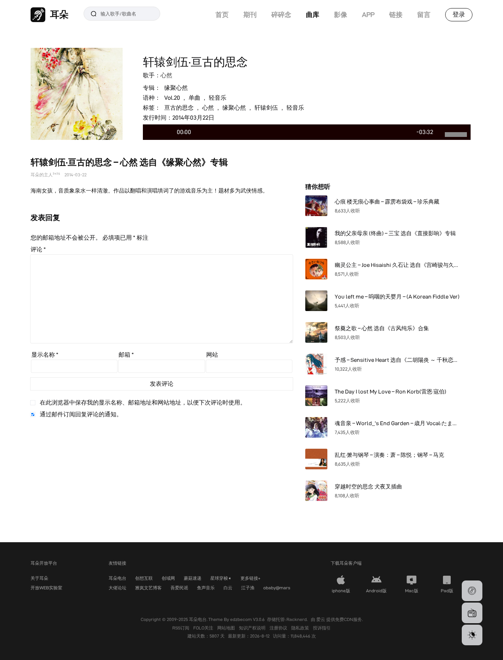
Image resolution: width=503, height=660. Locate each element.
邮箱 (126, 355)
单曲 (194, 98)
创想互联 (144, 578)
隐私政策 (300, 627)
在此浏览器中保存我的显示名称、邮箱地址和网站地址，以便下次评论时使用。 (143, 402)
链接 (395, 14)
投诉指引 (322, 627)
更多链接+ (250, 578)
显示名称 (45, 355)
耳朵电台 (117, 578)
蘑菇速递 (192, 578)
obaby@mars (276, 587)
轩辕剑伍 (266, 108)
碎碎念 (281, 14)
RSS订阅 (181, 627)
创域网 (168, 578)
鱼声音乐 (206, 587)
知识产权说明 (253, 627)
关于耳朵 (39, 578)
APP (368, 14)
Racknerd (296, 619)
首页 (222, 14)
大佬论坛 (117, 587)
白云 (228, 587)
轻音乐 (217, 98)
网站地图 (226, 627)
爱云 (321, 619)
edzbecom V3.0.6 (247, 619)
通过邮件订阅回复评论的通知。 (81, 414)
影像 (340, 14)
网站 (212, 355)
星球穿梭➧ (221, 578)
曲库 (312, 14)
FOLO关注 (203, 627)
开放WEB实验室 (46, 587)
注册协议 (279, 627)
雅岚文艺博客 (148, 587)
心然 (166, 75)
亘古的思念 (179, 108)
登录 (459, 14)
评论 (38, 249)
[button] (472, 590)
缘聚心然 (176, 88)
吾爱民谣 (179, 587)
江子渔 (247, 587)
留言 (423, 14)
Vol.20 (172, 98)
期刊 (250, 14)
